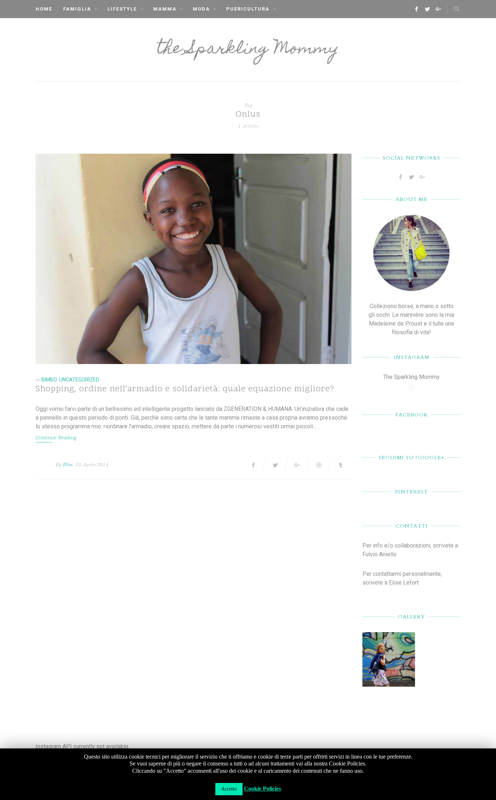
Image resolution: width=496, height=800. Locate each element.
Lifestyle (122, 9)
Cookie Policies (262, 788)
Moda (201, 9)
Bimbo (49, 380)
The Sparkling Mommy (411, 376)
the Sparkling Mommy (248, 49)
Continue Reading (56, 438)
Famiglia (77, 9)
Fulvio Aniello (379, 554)
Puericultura (247, 9)
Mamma (164, 9)
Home (44, 9)
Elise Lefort (404, 582)
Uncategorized (79, 380)
